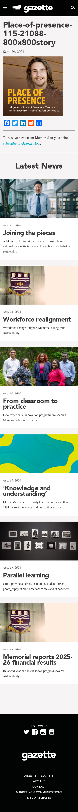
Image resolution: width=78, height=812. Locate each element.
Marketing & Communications (39, 792)
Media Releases (39, 797)
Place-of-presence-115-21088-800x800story (37, 33)
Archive (39, 781)
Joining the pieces (29, 233)
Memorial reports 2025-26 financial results (37, 659)
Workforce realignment (37, 319)
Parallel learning (26, 575)
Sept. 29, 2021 (13, 51)
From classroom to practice (30, 403)
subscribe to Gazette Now (21, 143)
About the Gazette (39, 775)
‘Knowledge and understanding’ (27, 490)
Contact (39, 786)
